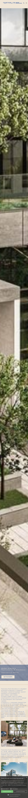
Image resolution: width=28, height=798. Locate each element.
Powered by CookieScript (14, 796)
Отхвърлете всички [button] (20, 791)
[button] (14, 794)
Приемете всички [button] (7, 791)
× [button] (26, 777)
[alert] (14, 787)
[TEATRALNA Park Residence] (12, 3)
